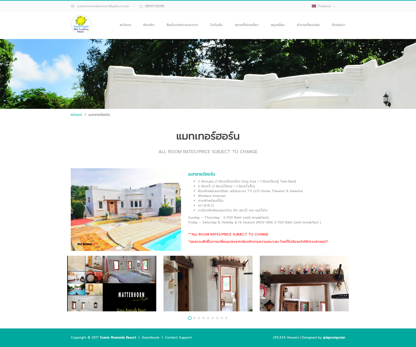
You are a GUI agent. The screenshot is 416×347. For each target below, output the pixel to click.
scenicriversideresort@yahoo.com (103, 6)
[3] (199, 318)
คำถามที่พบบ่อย (308, 24)
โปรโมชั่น (216, 24)
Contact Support (178, 337)
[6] (212, 318)
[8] (222, 318)
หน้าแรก (125, 24)
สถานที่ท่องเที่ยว (247, 24)
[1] (190, 318)
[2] (194, 318)
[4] (203, 318)
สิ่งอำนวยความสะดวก (182, 24)
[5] (208, 318)
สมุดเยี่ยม (278, 24)
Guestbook (150, 337)
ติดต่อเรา (338, 24)
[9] (226, 318)
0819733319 (154, 6)
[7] (217, 318)
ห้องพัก (148, 24)
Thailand (324, 6)
